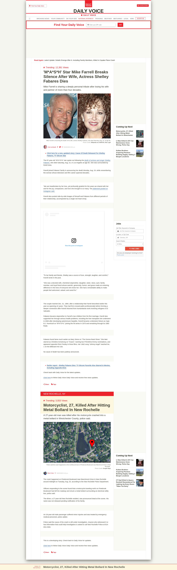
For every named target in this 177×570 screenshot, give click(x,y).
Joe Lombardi (52, 147)
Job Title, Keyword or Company (125, 228)
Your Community (58, 18)
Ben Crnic (51, 473)
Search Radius (120, 241)
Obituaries (117, 18)
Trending (99, 18)
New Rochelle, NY (54, 394)
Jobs (132, 18)
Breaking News (43, 18)
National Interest (85, 18)
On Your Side (71, 18)
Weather (108, 18)
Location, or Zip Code (122, 234)
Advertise (140, 18)
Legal (126, 18)
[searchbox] (39, 6)
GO (120, 25)
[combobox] (37, 5)
